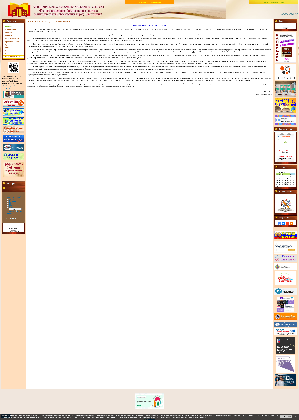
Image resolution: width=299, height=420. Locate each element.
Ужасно (12, 207)
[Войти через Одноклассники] (291, 223)
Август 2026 (281, 172)
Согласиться (286, 416)
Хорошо (12, 201)
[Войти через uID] (279, 223)
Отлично (12, 199)
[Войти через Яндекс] (287, 223)
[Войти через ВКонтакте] (283, 223)
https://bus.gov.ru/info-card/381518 (10, 86)
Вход (282, 2)
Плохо (11, 205)
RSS (296, 14)
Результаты (11, 211)
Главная (265, 2)
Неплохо (12, 203)
